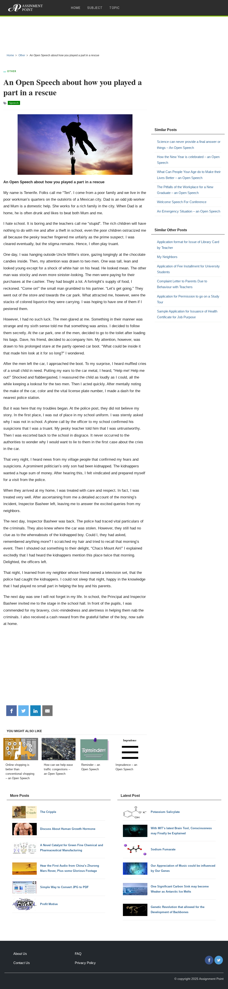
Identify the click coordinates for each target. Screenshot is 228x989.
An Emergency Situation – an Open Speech (188, 211)
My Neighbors (167, 257)
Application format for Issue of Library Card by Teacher (188, 245)
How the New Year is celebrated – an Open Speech (188, 159)
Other (11, 71)
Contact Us (21, 963)
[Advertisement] (114, 33)
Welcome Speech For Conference (181, 202)
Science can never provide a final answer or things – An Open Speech (188, 144)
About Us (20, 954)
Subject (95, 8)
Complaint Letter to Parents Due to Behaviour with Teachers (182, 284)
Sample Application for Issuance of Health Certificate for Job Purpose (187, 314)
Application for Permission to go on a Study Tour (188, 299)
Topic (114, 8)
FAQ (78, 954)
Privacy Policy (85, 963)
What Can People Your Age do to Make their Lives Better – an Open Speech (189, 174)
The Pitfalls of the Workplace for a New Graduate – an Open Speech (185, 190)
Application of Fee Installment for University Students (188, 269)
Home (76, 8)
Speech (14, 103)
